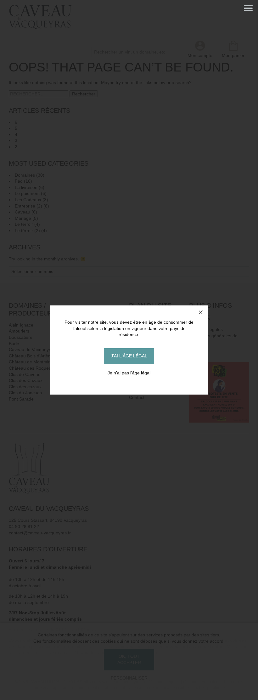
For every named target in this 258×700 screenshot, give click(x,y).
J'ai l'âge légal (129, 355)
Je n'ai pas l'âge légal (129, 372)
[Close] (201, 312)
